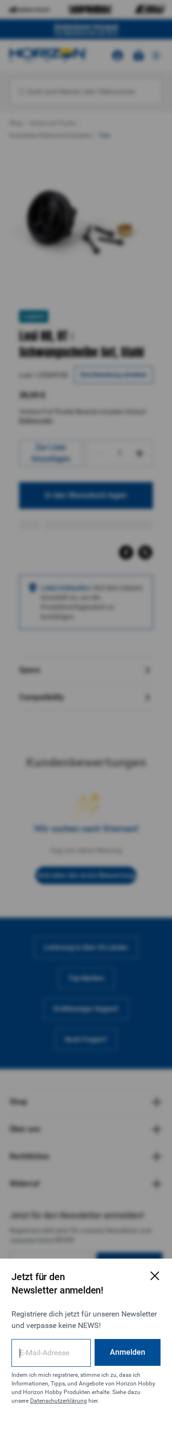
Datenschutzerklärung (58, 1400)
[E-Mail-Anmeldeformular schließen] (155, 1276)
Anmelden (127, 1352)
